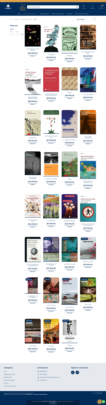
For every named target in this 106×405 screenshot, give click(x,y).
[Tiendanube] (97, 393)
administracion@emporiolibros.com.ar (50, 377)
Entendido (53, 403)
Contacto (69, 13)
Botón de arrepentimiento (40, 394)
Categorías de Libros (29, 13)
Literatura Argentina (26, 19)
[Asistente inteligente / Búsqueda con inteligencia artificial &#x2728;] (99, 401)
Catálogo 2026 (44, 13)
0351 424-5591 (43, 374)
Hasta (17, 31)
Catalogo (17, 19)
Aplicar (22, 34)
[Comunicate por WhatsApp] (103, 401)
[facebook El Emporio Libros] (4, 1)
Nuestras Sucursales (58, 13)
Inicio (19, 13)
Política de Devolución (82, 13)
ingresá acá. (29, 394)
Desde (11, 31)
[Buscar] (77, 7)
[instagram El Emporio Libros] (2, 1)
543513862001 (43, 371)
